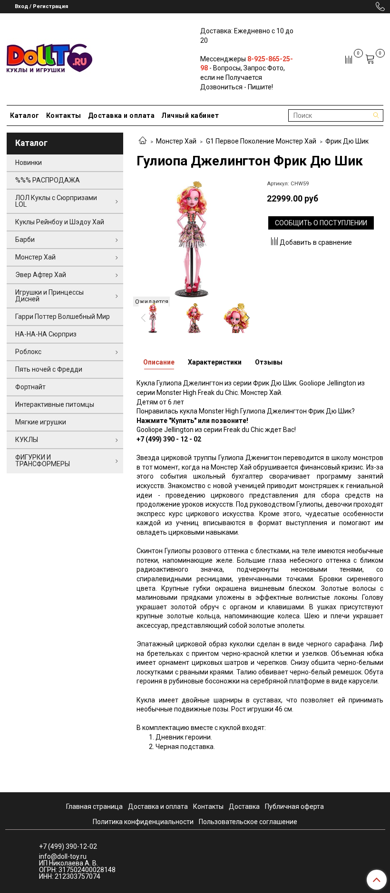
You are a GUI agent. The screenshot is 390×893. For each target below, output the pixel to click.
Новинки (28, 162)
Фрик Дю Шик (347, 141)
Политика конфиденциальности (143, 822)
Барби (25, 239)
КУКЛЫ (26, 439)
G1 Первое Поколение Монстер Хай (261, 141)
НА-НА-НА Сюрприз (46, 334)
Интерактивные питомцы (54, 404)
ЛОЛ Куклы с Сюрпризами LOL (56, 201)
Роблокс (28, 351)
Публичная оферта (294, 806)
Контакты (63, 115)
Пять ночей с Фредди (48, 369)
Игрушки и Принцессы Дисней (49, 295)
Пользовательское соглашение (248, 822)
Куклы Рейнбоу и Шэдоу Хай (59, 222)
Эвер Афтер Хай (40, 274)
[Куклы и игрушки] (49, 57)
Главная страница (94, 806)
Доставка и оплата (121, 115)
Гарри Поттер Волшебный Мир (62, 316)
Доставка (244, 806)
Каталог (24, 115)
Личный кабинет (190, 115)
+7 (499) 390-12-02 (68, 846)
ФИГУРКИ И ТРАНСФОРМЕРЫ (42, 460)
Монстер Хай (176, 141)
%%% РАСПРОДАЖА (47, 180)
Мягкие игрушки (40, 422)
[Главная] (142, 141)
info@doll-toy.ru (63, 856)
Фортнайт (30, 387)
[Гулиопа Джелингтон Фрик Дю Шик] (194, 239)
